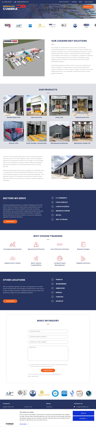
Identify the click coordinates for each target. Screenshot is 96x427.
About (65, 6)
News (80, 1)
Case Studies (89, 1)
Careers (74, 1)
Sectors (59, 6)
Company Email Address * (38, 336)
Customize (83, 418)
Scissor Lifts (28, 407)
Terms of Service (32, 376)
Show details (23, 424)
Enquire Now (88, 6)
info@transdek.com (82, 407)
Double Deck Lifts (8, 407)
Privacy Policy (56, 374)
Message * (33, 347)
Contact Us (78, 404)
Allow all (83, 413)
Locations (51, 6)
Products (44, 6)
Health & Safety (64, 1)
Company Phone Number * (38, 342)
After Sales (71, 6)
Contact (79, 6)
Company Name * (35, 331)
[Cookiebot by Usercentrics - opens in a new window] (9, 424)
